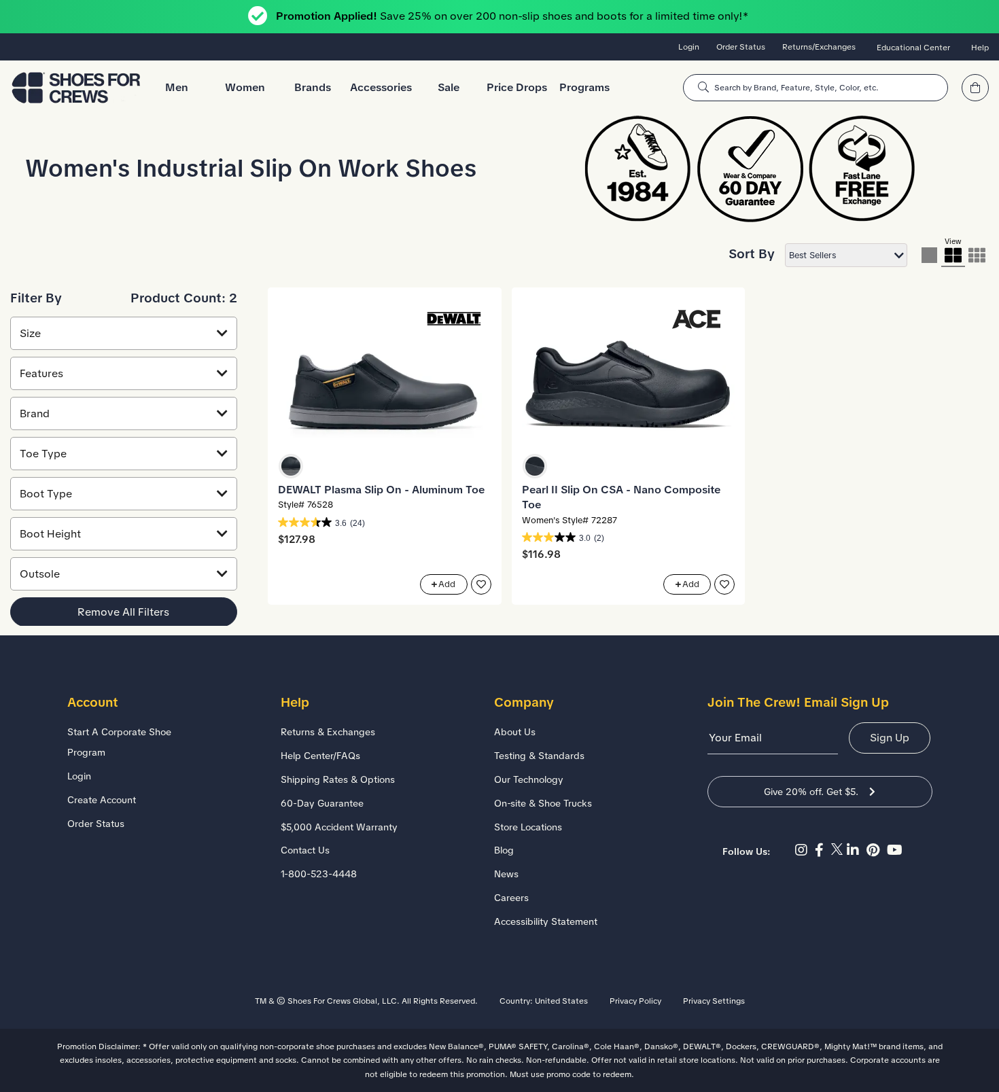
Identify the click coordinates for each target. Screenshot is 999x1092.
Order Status (740, 46)
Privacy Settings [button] (714, 1001)
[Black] (291, 466)
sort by (752, 253)
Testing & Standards (539, 756)
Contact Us (305, 850)
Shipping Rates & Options (338, 779)
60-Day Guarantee (322, 803)
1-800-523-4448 (319, 874)
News (506, 874)
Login (688, 46)
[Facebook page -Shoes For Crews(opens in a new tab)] (823, 850)
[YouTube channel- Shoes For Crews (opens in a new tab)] (896, 850)
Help (980, 47)
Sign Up (889, 737)
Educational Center (913, 47)
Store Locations (528, 827)
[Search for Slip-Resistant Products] (703, 87)
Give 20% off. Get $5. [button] (811, 792)
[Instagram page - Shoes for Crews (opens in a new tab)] (805, 850)
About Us (515, 732)
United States (561, 1001)
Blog (504, 850)
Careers (511, 898)
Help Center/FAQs (320, 756)
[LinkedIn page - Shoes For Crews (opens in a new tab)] (856, 850)
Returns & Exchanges (328, 732)
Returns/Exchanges (819, 46)
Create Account (101, 800)
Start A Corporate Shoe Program (119, 742)
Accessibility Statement (545, 921)
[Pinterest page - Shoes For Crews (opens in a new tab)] (876, 850)
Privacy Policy (635, 1001)
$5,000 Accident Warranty (339, 827)
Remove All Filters (123, 611)
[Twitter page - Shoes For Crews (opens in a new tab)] (839, 850)
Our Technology (528, 779)
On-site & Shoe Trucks (543, 803)
